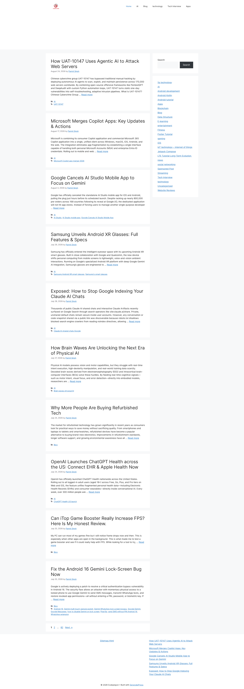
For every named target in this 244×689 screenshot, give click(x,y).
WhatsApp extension (60, 614)
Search (161, 60)
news (160, 160)
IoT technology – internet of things (175, 147)
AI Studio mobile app (71, 218)
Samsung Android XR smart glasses (69, 274)
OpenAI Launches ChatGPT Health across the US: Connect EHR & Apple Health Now (94, 464)
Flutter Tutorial (165, 134)
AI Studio (58, 218)
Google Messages (58, 611)
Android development (169, 91)
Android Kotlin (165, 95)
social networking (166, 164)
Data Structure (165, 117)
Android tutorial (165, 99)
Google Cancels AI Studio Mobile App (97, 218)
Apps (188, 6)
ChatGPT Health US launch (65, 501)
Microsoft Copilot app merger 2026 (69, 161)
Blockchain (163, 108)
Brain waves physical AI (64, 391)
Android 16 (58, 609)
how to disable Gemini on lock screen (83, 611)
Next (69, 627)
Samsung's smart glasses (96, 274)
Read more (87, 94)
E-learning (163, 121)
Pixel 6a (104, 611)
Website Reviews (166, 190)
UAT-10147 (58, 104)
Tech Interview (174, 6)
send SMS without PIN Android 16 (122, 611)
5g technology (165, 82)
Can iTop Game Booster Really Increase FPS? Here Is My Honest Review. (98, 521)
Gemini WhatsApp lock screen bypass (110, 609)
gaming (161, 138)
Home (128, 6)
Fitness (161, 130)
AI (137, 6)
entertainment (165, 125)
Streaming (163, 173)
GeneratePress (136, 685)
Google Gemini (134, 609)
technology (157, 6)
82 (62, 627)
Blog (145, 6)
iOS (159, 143)
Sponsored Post (166, 169)
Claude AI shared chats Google (67, 331)
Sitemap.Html (107, 641)
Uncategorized (165, 186)
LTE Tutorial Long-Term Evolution (175, 156)
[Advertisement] (122, 31)
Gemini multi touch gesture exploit (78, 609)
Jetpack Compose (167, 151)
